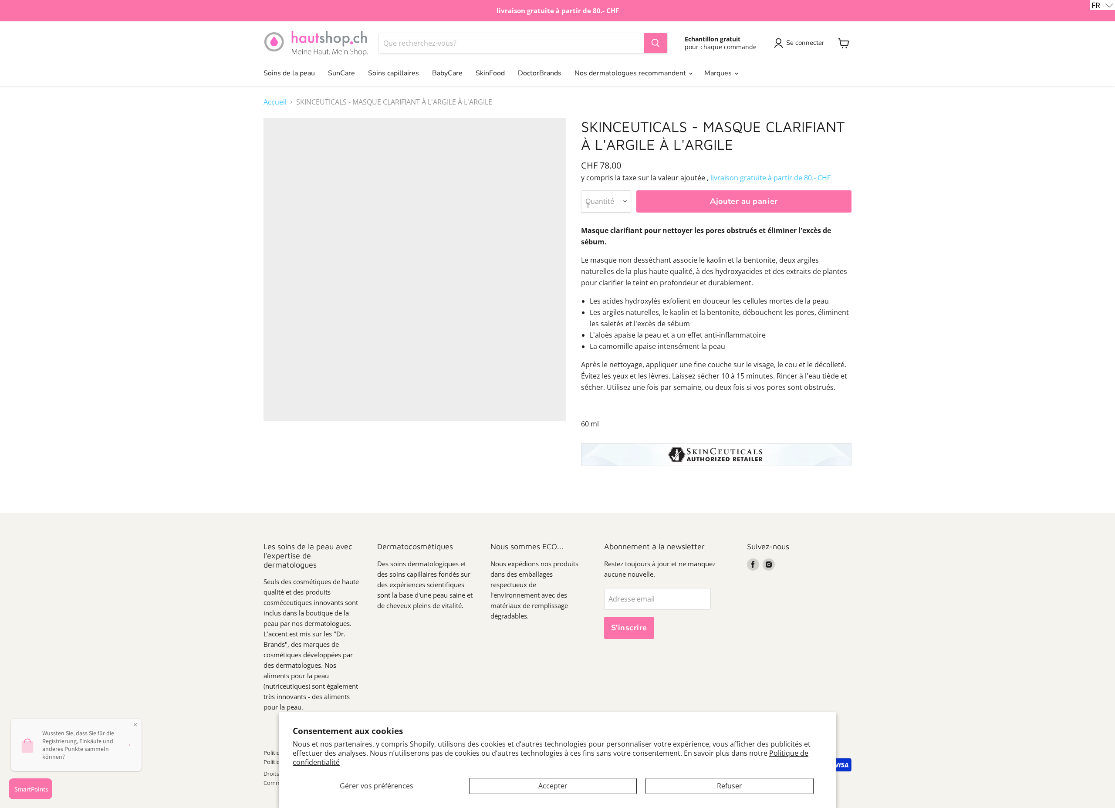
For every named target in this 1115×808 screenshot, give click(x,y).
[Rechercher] (655, 43)
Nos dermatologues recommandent (631, 73)
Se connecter (805, 42)
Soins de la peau (289, 73)
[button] (1102, 5)
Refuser (729, 786)
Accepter (553, 786)
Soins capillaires (393, 73)
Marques (718, 73)
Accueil (275, 102)
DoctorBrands (539, 73)
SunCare (341, 73)
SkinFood (490, 73)
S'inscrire (629, 627)
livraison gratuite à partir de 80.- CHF (770, 178)
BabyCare (447, 73)
